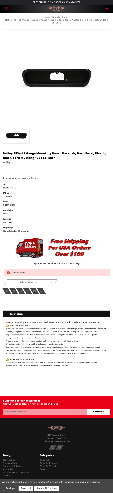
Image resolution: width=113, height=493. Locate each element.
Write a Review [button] (30, 178)
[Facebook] (7, 291)
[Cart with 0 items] (101, 8)
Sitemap (7, 475)
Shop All (44, 460)
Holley (7, 162)
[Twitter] (27, 291)
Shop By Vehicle (48, 466)
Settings (10, 488)
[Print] (21, 291)
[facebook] (59, 447)
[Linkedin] (34, 291)
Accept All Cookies (47, 488)
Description (16, 313)
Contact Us (9, 460)
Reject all (26, 488)
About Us (8, 469)
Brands (43, 469)
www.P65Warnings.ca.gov (56, 366)
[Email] (14, 291)
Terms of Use (10, 463)
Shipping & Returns (13, 466)
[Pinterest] (41, 291)
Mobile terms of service (16, 472)
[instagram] (52, 447)
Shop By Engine (48, 463)
